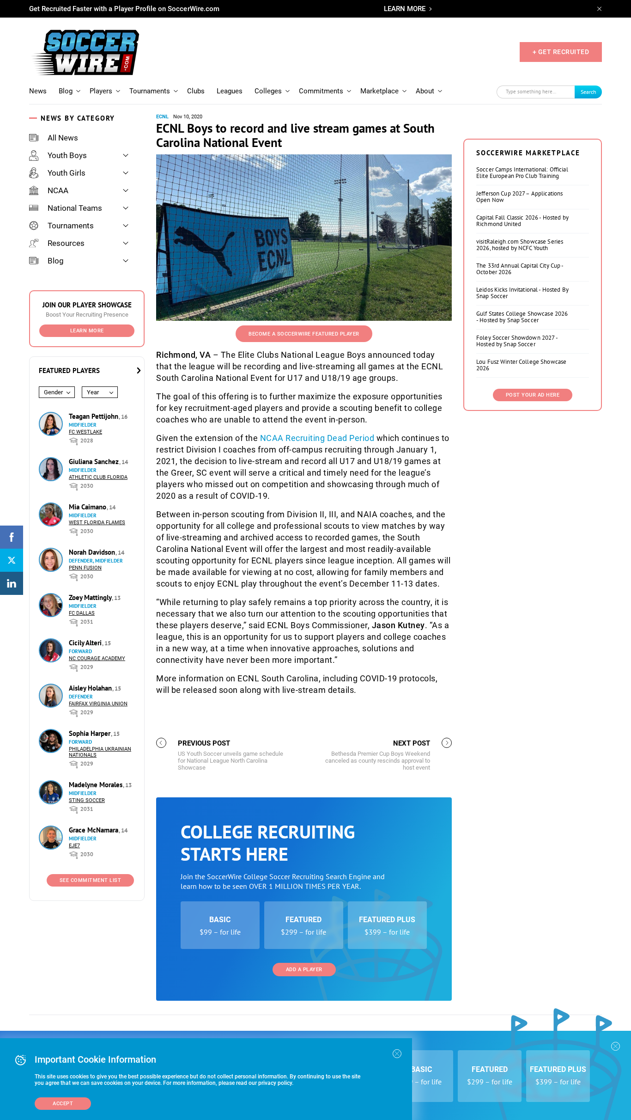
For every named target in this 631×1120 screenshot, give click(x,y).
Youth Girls (66, 172)
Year (93, 392)
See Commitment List (90, 880)
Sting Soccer (87, 800)
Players (101, 91)
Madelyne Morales (96, 784)
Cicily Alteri (86, 642)
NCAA (58, 190)
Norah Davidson (93, 552)
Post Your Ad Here (533, 395)
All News (63, 137)
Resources (66, 243)
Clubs (196, 91)
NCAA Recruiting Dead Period (317, 438)
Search (588, 91)
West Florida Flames (97, 523)
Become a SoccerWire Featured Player (304, 334)
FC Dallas (82, 613)
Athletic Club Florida (98, 477)
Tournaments (149, 91)
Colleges (268, 91)
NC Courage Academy (97, 658)
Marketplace (379, 91)
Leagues (230, 91)
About (425, 91)
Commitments (321, 91)
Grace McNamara (94, 830)
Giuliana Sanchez (95, 461)
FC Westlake (85, 432)
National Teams (75, 208)
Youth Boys (67, 155)
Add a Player (304, 970)
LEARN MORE (404, 9)
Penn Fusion (85, 568)
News (38, 91)
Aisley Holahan (91, 688)
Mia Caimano (88, 506)
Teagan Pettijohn (94, 416)
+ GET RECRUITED (561, 51)
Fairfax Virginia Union (98, 704)
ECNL (162, 117)
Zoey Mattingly (91, 597)
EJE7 (74, 846)
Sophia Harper (90, 733)
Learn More (87, 331)
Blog (66, 91)
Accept (63, 1104)
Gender (53, 392)
